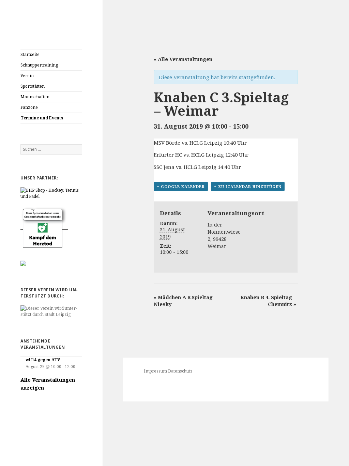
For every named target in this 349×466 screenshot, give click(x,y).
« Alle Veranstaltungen (183, 59)
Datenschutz (180, 371)
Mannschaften (34, 97)
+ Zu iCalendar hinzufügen (248, 186)
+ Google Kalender (181, 186)
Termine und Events (41, 118)
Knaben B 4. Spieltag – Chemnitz (268, 300)
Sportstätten (32, 86)
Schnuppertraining (39, 65)
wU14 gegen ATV (43, 360)
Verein (27, 75)
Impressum (155, 371)
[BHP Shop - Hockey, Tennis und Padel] (51, 193)
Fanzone (29, 107)
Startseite (30, 54)
